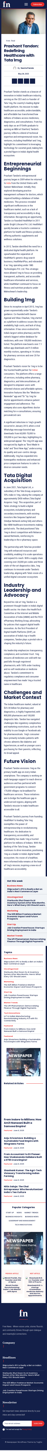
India (8, 183)
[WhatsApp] (32, 81)
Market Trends (15, 936)
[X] (20, 81)
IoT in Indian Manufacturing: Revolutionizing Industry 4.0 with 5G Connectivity (21, 1018)
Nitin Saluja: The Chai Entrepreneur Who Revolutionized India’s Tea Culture (23, 1189)
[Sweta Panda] (15, 68)
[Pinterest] (26, 81)
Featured (8, 1026)
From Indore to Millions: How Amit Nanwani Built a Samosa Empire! (20, 1030)
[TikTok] (20, 1446)
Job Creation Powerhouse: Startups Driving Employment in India (26, 928)
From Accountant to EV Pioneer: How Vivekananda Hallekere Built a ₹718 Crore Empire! (23, 1157)
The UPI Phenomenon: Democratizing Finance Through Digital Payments (26, 940)
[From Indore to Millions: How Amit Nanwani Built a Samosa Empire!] (23, 1101)
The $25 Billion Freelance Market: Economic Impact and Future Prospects (24, 916)
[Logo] (6, 4)
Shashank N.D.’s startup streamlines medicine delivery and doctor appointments (35, 1290)
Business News (15, 886)
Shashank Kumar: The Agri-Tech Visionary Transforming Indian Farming (23, 1173)
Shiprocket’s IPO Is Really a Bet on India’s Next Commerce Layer (24, 890)
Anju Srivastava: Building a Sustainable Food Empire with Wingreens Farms (22, 1040)
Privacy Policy (26, 1429)
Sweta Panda (27, 68)
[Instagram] (14, 1446)
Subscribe (38, 1423)
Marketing (12, 911)
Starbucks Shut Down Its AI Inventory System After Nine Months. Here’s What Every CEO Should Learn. (26, 903)
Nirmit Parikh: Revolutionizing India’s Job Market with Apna (12, 1288)
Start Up (11, 924)
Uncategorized (15, 897)
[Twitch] (26, 1446)
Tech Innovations (12, 1013)
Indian (35, 370)
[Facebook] (14, 81)
